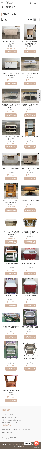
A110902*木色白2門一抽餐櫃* (30, 233)
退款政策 (21, 430)
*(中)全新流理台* (11, 359)
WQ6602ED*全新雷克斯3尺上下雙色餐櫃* (30, 42)
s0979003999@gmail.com (12, 417)
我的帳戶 (14, 430)
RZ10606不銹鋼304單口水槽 (30, 328)
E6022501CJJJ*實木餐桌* (30, 201)
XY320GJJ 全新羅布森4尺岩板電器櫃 (11, 233)
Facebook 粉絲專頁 (7, 432)
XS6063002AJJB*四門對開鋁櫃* (11, 138)
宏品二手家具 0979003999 (18, 444)
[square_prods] (34, 19)
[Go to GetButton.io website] (36, 447)
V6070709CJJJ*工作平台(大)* (30, 106)
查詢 (3, 430)
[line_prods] (38, 19)
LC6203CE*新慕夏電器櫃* (11, 169)
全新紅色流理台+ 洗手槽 (30, 263)
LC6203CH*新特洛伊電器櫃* (30, 169)
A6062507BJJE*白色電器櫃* (30, 138)
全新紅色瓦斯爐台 (11, 295)
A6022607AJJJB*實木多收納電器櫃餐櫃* (11, 201)
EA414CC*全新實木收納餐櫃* (11, 391)
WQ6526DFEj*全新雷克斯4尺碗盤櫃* (11, 74)
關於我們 (8, 430)
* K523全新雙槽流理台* (11, 327)
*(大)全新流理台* (30, 359)
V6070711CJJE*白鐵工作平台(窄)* (11, 106)
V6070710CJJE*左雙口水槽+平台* (30, 74)
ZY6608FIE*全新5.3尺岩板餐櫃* (11, 42)
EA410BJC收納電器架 (11, 263)
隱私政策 (27, 430)
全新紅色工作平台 (30, 295)
